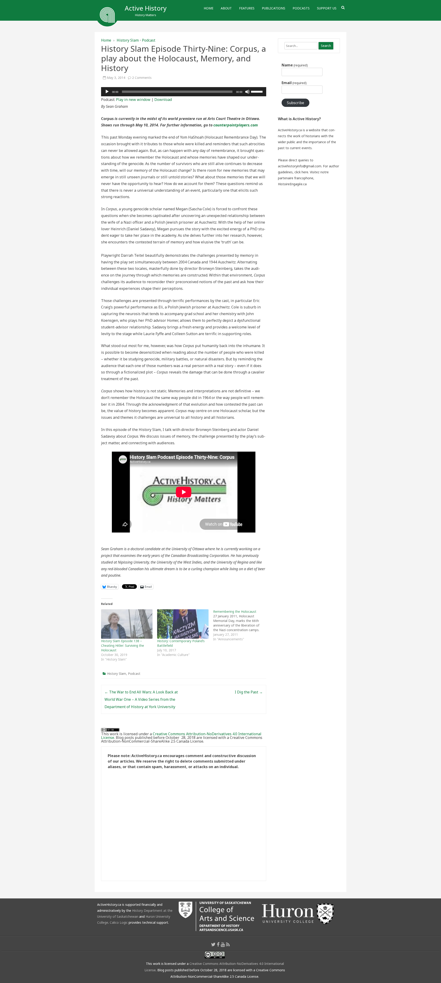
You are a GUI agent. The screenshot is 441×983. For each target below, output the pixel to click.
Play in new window (133, 99)
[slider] (257, 91)
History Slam (128, 40)
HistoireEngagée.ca (292, 184)
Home (208, 8)
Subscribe (295, 102)
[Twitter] (213, 944)
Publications (273, 8)
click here (301, 172)
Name (295, 65)
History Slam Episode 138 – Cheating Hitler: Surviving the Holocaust (122, 645)
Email (294, 83)
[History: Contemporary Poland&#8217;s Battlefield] (183, 624)
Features (246, 8)
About (226, 8)
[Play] (107, 91)
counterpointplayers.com (235, 125)
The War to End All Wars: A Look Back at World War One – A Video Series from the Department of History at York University (141, 699)
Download (163, 99)
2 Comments (142, 77)
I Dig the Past (249, 692)
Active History (146, 8)
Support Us (326, 8)
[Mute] (247, 91)
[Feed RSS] (228, 944)
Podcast (148, 40)
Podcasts (301, 8)
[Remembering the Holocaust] (241, 625)
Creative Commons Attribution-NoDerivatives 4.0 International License (181, 735)
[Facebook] (218, 944)
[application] (183, 91)
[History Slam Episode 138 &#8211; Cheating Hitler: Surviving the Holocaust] (127, 624)
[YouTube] (223, 944)
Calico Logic (119, 922)
